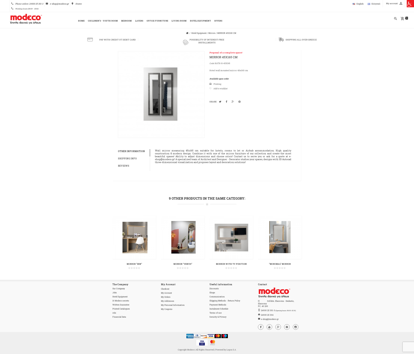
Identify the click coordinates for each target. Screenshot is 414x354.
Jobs (114, 292)
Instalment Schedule (218, 308)
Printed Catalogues (121, 308)
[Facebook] (260, 327)
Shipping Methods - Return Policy (224, 300)
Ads (114, 312)
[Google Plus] (278, 327)
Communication (217, 296)
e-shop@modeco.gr (59, 3)
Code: (211, 63)
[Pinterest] (287, 327)
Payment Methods (217, 304)
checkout (165, 289)
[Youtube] (269, 327)
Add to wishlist (220, 88)
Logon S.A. (231, 349)
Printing (217, 84)
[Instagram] (295, 327)
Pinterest (239, 101)
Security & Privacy (217, 316)
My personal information (173, 305)
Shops (212, 292)
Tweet (220, 101)
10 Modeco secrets (120, 300)
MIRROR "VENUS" (182, 264)
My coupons (166, 309)
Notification (226, 101)
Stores (78, 3)
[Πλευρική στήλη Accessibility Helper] (410, 3)
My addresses (167, 301)
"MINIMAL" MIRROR (280, 264)
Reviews (123, 165)
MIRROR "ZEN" (134, 264)
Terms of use (215, 312)
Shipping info (127, 158)
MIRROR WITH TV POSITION (231, 264)
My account (166, 293)
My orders (165, 297)
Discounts (214, 288)
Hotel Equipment (120, 296)
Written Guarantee (120, 304)
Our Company (118, 288)
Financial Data (119, 316)
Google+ (233, 101)
